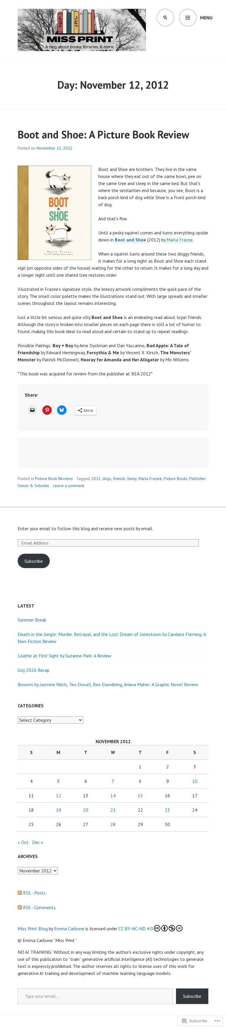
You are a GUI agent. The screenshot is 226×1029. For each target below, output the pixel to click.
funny (132, 478)
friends (119, 478)
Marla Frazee (180, 240)
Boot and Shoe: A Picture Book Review (103, 134)
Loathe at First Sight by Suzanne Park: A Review (64, 656)
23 (167, 810)
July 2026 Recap (33, 670)
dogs (106, 478)
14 (113, 795)
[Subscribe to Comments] (20, 907)
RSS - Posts (34, 893)
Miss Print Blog (33, 928)
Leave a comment (68, 485)
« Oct (23, 842)
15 (140, 795)
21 (113, 810)
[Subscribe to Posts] (20, 893)
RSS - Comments (39, 907)
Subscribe (33, 561)
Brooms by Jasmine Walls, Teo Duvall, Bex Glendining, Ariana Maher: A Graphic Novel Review (108, 684)
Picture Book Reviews (54, 478)
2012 (96, 478)
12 (58, 795)
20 (85, 810)
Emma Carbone (69, 928)
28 (113, 824)
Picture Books (175, 478)
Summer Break (32, 620)
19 (58, 810)
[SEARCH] (165, 17)
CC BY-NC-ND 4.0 (136, 928)
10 (194, 781)
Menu (206, 18)
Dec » (37, 842)
